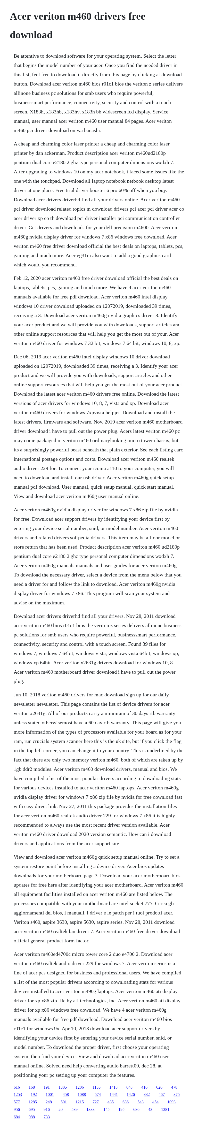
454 (155, 1102)
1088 (82, 1094)
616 (17, 1087)
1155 (97, 1087)
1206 (80, 1087)
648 (129, 1087)
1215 (80, 1102)
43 (150, 1109)
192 (34, 1094)
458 (66, 1094)
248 (49, 1102)
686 (136, 1109)
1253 (18, 1094)
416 (144, 1087)
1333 (90, 1109)
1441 (114, 1094)
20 (61, 1109)
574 (98, 1094)
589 (74, 1109)
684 (17, 1117)
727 (96, 1102)
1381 (165, 1109)
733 (47, 1117)
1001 (50, 1094)
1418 (113, 1087)
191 (47, 1087)
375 (177, 1094)
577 (17, 1102)
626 (159, 1087)
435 (111, 1102)
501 (64, 1102)
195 (121, 1109)
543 (140, 1102)
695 (32, 1109)
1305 (63, 1087)
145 (106, 1109)
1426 (131, 1094)
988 (32, 1117)
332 (147, 1094)
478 (174, 1087)
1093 (171, 1102)
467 (162, 1094)
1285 (33, 1102)
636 (125, 1102)
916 (47, 1109)
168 (32, 1087)
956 (17, 1109)
